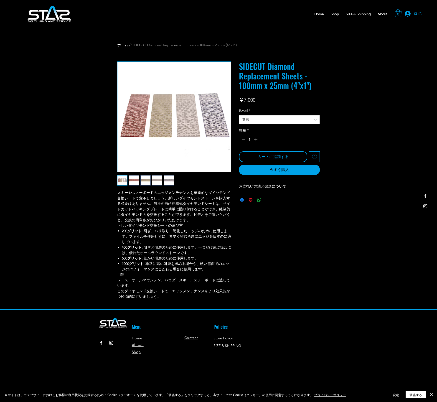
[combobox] (279, 119)
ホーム (122, 45)
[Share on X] (268, 200)
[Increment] (256, 139)
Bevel (244, 111)
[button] (398, 13)
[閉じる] (431, 394)
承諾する (415, 394)
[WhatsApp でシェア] (259, 200)
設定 (396, 394)
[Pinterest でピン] (250, 200)
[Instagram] (425, 206)
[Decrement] (243, 139)
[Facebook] (425, 196)
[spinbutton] (249, 139)
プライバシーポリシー (330, 394)
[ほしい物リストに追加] (314, 156)
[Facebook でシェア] (242, 200)
